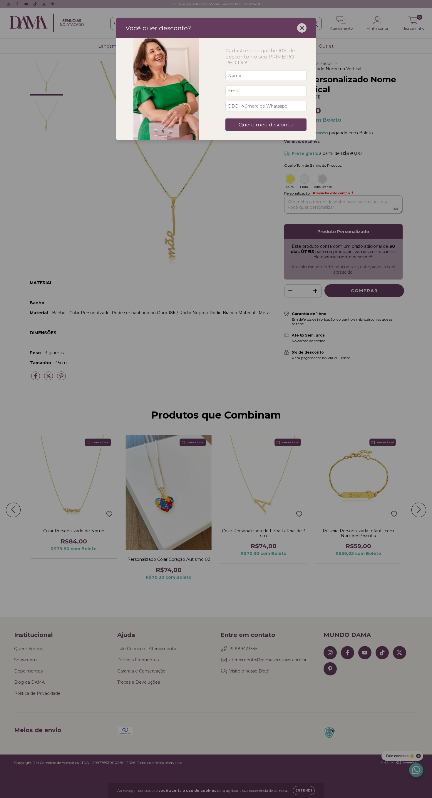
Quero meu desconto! (266, 125)
